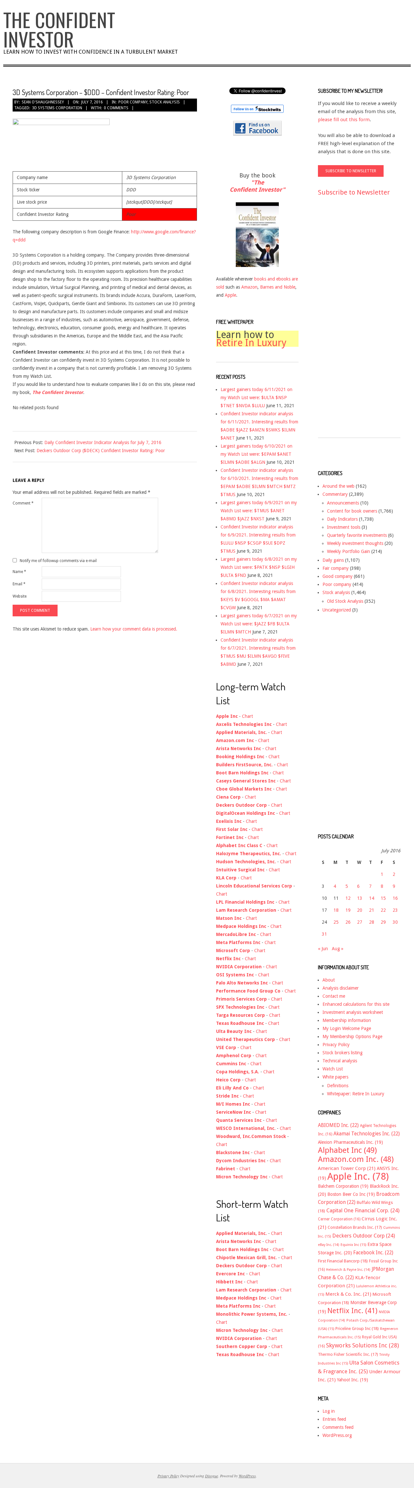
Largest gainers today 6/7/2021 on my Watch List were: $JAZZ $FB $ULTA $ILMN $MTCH (259, 623)
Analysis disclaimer (340, 988)
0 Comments (116, 108)
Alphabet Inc (347, 1150)
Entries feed (334, 1419)
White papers (335, 1076)
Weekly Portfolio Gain (348, 551)
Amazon (249, 287)
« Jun (323, 948)
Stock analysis (164, 102)
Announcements (343, 502)
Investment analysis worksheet (352, 1012)
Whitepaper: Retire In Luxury (355, 1093)
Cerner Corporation (339, 1219)
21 (371, 910)
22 (383, 910)
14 (371, 898)
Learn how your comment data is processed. (133, 629)
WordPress (247, 1475)
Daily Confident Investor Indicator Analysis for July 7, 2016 (102, 442)
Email (19, 584)
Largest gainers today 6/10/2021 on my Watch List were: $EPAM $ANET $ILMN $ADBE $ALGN (256, 454)
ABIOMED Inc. (338, 1125)
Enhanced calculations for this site (355, 1004)
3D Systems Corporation (57, 108)
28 (371, 922)
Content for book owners (352, 511)
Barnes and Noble (277, 287)
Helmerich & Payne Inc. (348, 1270)
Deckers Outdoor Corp (363, 1236)
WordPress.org (337, 1435)
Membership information (346, 1020)
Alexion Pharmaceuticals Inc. (350, 1142)
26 (348, 922)
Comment (23, 503)
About (328, 980)
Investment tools (343, 527)
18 (336, 910)
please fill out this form (344, 119)
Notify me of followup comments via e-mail (58, 560)
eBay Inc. (328, 1245)
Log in (328, 1411)
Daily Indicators (342, 519)
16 (395, 898)
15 (383, 898)
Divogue (211, 1475)
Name (19, 571)
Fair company (335, 568)
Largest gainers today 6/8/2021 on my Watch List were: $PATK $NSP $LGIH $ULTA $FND (259, 567)
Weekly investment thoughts (355, 543)
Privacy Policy (336, 1044)
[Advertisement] (344, 323)
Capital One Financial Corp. (362, 1210)
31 (324, 934)
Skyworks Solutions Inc (362, 1345)
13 (359, 898)
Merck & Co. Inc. (348, 1294)
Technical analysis (339, 1060)
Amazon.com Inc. (356, 1159)
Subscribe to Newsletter (354, 192)
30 (395, 922)
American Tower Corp (347, 1168)
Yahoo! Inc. (352, 1379)
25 (336, 922)
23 (395, 910)
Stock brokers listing (342, 1052)
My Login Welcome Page (346, 1028)
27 (359, 922)
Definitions (337, 1085)
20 (359, 910)
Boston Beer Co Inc (351, 1194)
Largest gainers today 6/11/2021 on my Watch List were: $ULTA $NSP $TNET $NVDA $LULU (256, 397)
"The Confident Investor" (257, 186)
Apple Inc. (358, 1176)
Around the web (338, 486)
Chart (247, 716)
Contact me (333, 996)
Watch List (332, 1068)
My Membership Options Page (352, 1036)
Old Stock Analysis (345, 601)
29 (383, 922)
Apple (230, 295)
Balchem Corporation (343, 1186)
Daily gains (333, 560)
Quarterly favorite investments (357, 535)
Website (20, 596)
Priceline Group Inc (357, 1328)
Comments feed (338, 1427)
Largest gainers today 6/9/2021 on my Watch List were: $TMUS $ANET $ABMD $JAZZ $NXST (259, 510)
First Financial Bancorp (343, 1261)
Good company (337, 576)
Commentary (335, 494)
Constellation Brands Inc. (355, 1227)
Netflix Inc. (352, 1310)
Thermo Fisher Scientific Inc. (348, 1354)
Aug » (337, 948)
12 (348, 898)
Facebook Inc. (373, 1253)
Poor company (132, 102)
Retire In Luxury (251, 342)
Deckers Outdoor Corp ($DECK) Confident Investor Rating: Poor (101, 450)
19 (348, 910)
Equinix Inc (353, 1245)
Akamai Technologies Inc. (366, 1134)
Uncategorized (336, 609)
